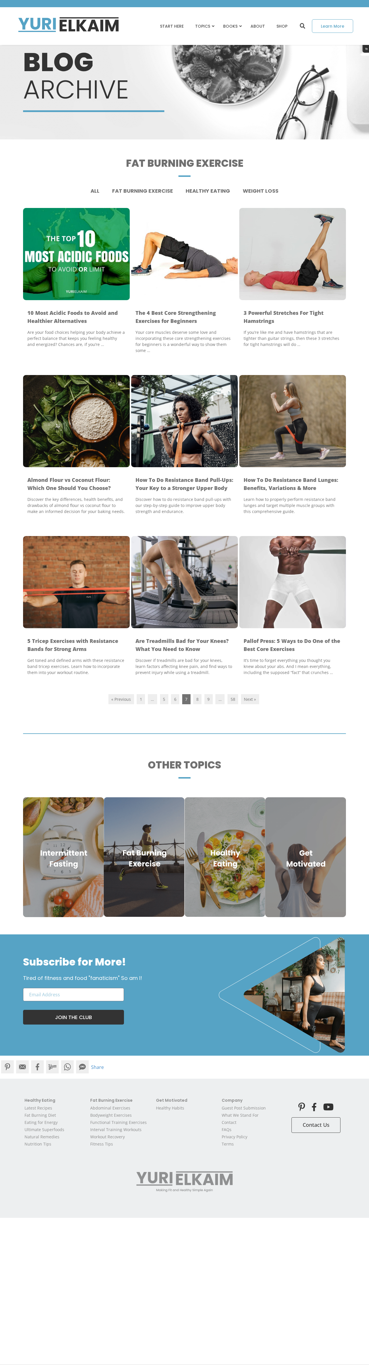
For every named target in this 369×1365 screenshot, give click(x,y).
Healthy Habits (170, 1108)
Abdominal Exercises (110, 1108)
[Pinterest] (7, 1067)
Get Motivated (171, 1100)
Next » (250, 699)
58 (233, 699)
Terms (228, 1144)
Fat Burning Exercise (142, 190)
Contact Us (316, 1124)
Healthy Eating (208, 190)
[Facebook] (37, 1067)
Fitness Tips (101, 1144)
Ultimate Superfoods (44, 1129)
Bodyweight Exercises (111, 1115)
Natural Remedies (42, 1136)
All (95, 190)
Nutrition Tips (38, 1144)
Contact (229, 1122)
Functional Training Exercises (118, 1122)
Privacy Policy (234, 1136)
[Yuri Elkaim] (184, 1181)
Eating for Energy (41, 1122)
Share (97, 1067)
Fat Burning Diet (40, 1115)
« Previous (121, 699)
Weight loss (260, 190)
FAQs (226, 1129)
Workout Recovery (107, 1136)
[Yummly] (52, 1067)
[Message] (82, 1067)
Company (232, 1100)
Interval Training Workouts (116, 1129)
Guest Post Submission (244, 1108)
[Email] (22, 1067)
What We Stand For (240, 1115)
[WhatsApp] (67, 1067)
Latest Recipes (38, 1108)
